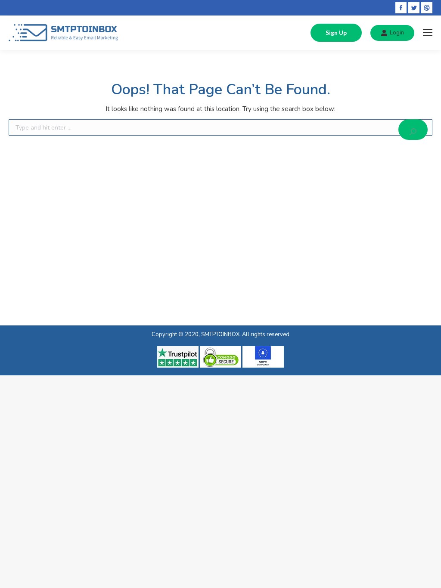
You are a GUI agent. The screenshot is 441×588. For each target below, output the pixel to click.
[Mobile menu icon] (427, 32)
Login (397, 33)
